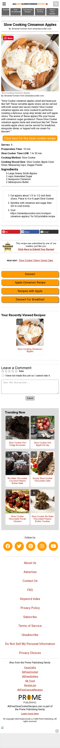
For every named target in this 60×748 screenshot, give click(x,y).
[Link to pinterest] (30, 546)
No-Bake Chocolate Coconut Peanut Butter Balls (17, 481)
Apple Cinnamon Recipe (30, 282)
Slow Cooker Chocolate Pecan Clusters (17, 519)
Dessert (30, 274)
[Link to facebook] (7, 546)
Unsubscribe (30, 635)
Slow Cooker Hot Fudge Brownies (17, 444)
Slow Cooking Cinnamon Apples (30, 350)
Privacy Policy (30, 608)
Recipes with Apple (30, 291)
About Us (30, 563)
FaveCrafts (30, 667)
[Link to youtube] (53, 546)
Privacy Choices (30, 653)
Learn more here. (30, 713)
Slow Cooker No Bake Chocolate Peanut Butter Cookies (43, 519)
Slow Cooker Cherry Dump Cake (36, 260)
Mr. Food (30, 680)
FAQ (30, 590)
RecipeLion (30, 685)
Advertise (30, 572)
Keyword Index (30, 599)
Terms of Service (30, 626)
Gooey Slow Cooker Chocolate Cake (43, 479)
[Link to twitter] (19, 546)
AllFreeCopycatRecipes (30, 689)
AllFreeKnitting (30, 676)
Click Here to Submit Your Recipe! (36, 249)
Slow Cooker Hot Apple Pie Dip (42, 444)
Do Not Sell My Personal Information (30, 644)
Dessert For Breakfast (30, 299)
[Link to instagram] (42, 546)
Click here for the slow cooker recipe (30, 138)
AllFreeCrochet (30, 672)
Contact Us (30, 581)
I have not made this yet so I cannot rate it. (27, 375)
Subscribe (30, 617)
